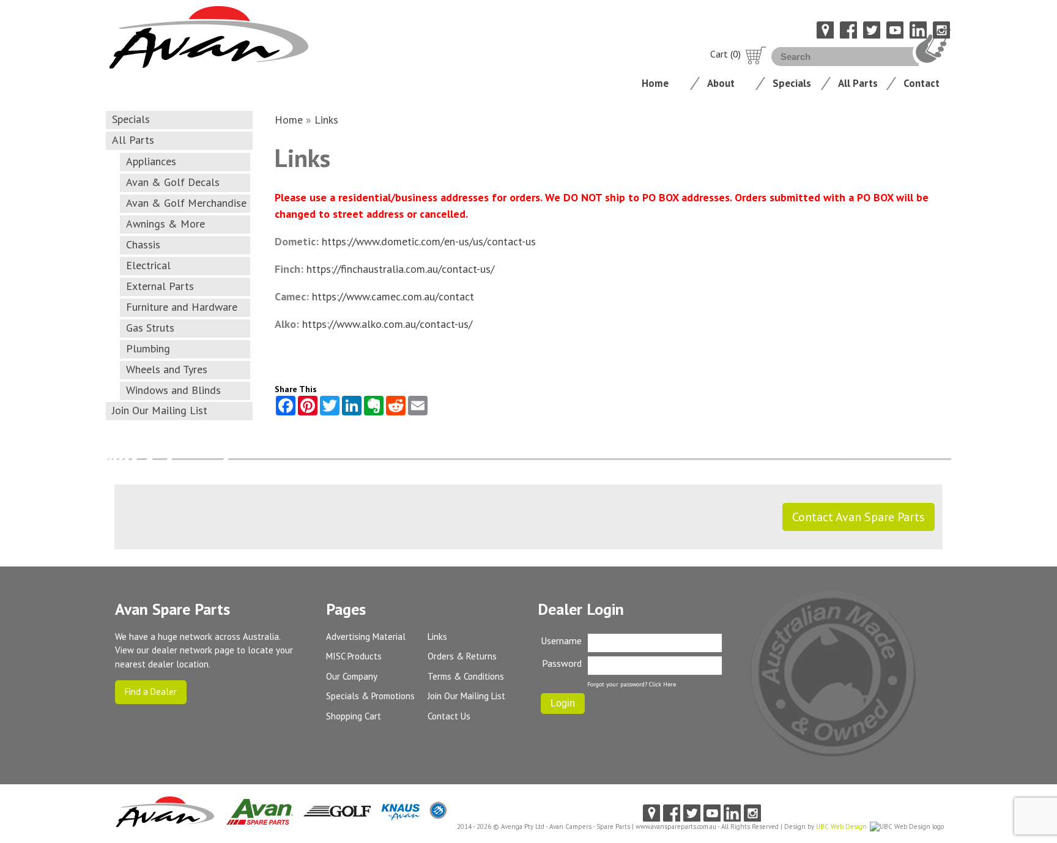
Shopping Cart (353, 716)
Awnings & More (165, 224)
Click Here (662, 684)
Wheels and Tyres (166, 369)
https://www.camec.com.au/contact (393, 296)
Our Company (351, 676)
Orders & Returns (462, 656)
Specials (792, 83)
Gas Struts (150, 328)
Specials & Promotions (370, 696)
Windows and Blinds (173, 390)
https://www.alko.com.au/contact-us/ (387, 324)
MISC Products (354, 656)
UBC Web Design (841, 826)
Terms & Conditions (466, 676)
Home (655, 83)
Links (326, 120)
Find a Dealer (151, 691)
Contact (921, 83)
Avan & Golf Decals (173, 182)
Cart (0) (725, 54)
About (721, 83)
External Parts (160, 286)
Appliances (151, 161)
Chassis (143, 244)
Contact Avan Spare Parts (858, 517)
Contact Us (449, 716)
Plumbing (148, 348)
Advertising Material (366, 636)
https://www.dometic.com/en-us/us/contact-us (429, 241)
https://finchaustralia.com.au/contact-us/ (400, 269)
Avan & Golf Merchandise (186, 203)
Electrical (148, 265)
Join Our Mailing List (159, 410)
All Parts (858, 83)
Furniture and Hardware (181, 307)
